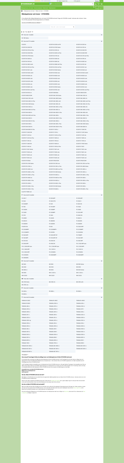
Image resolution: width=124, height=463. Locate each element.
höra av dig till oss (77, 387)
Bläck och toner (39, 10)
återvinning (66, 391)
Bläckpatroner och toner (29, 10)
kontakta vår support (55, 380)
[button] (43, 0)
